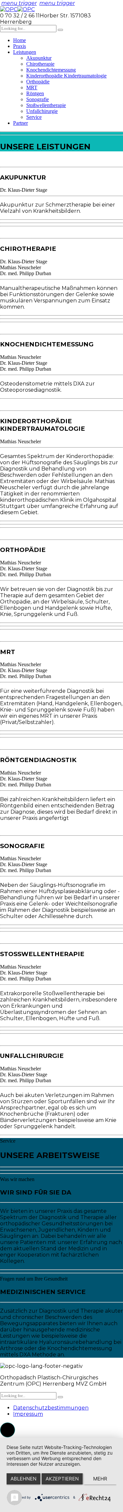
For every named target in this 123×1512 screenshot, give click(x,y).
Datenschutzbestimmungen (51, 1408)
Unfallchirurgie (42, 111)
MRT (31, 87)
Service (34, 117)
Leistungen (24, 52)
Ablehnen (23, 1479)
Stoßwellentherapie (46, 105)
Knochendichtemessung (51, 70)
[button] (7, 1429)
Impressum (28, 1414)
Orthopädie (38, 81)
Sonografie (37, 99)
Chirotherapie (40, 64)
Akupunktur (38, 58)
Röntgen (35, 93)
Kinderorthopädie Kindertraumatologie (66, 75)
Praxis (19, 46)
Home (19, 40)
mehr (100, 1479)
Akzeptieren (62, 1479)
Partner (20, 123)
